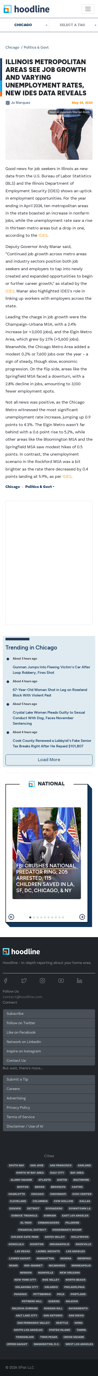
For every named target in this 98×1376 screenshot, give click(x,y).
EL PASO (26, 1223)
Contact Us (16, 1061)
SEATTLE (62, 1323)
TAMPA (81, 1330)
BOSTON (22, 1187)
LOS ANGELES (75, 1251)
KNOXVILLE (83, 1244)
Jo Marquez (20, 103)
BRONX (40, 1187)
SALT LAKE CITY (26, 1315)
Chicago (12, 48)
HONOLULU (16, 1244)
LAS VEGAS (22, 1251)
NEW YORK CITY (25, 1280)
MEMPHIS (84, 1258)
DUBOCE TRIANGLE (24, 1215)
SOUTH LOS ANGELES (28, 1330)
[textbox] (73, 25)
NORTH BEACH (75, 1280)
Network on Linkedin (24, 1042)
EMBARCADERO (48, 1223)
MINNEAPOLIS (81, 1265)
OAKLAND (84, 1165)
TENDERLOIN (25, 1337)
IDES (43, 236)
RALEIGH (72, 1301)
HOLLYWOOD (80, 1237)
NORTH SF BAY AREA (30, 1173)
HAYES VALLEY (55, 1237)
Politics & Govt (36, 48)
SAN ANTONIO (53, 1315)
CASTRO (77, 1187)
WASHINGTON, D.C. (46, 1344)
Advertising (16, 1098)
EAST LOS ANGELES (75, 1215)
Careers (13, 1089)
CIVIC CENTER (81, 1194)
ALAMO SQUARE (21, 1180)
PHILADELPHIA (74, 1287)
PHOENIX (20, 1294)
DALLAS (85, 1201)
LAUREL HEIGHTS (48, 1251)
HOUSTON (37, 1244)
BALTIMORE (81, 1180)
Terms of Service (21, 1117)
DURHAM (50, 1215)
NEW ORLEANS (70, 1272)
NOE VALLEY (50, 1280)
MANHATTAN (45, 1258)
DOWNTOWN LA (79, 1208)
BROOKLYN (58, 1187)
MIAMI (13, 1265)
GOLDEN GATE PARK (25, 1237)
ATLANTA (45, 1180)
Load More (49, 760)
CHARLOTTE (16, 1194)
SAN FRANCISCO (61, 1165)
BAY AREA (77, 1173)
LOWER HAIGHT (20, 1258)
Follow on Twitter (21, 1023)
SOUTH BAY (16, 1165)
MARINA (65, 1258)
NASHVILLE (45, 1272)
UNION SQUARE (74, 1337)
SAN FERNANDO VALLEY (33, 1323)
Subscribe (15, 1014)
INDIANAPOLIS (59, 1244)
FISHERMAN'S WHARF (67, 1230)
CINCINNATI (58, 1194)
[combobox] (24, 25)
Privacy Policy (18, 1108)
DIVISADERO (54, 1208)
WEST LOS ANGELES (79, 1344)
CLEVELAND (18, 1201)
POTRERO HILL (32, 1301)
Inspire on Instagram (24, 1051)
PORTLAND (78, 1294)
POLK (60, 1294)
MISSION (26, 1272)
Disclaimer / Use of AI (25, 1126)
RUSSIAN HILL (53, 1308)
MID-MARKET (33, 1265)
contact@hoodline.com (22, 997)
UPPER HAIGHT (17, 1344)
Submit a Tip (17, 1080)
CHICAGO (37, 1194)
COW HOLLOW (63, 1201)
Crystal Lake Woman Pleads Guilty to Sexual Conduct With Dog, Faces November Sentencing (49, 718)
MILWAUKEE (57, 1265)
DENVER (15, 1208)
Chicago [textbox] (23, 25)
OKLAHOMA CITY (26, 1287)
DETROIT (33, 1208)
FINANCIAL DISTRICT (32, 1230)
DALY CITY (57, 1173)
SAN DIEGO (76, 1315)
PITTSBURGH (42, 1294)
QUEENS (53, 1301)
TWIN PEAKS (48, 1337)
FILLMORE (72, 1223)
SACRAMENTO (78, 1308)
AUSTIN (62, 1180)
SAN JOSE (37, 1165)
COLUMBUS (40, 1201)
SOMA (79, 1323)
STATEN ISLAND (59, 1330)
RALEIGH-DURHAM (25, 1308)
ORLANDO (51, 1287)
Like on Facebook (21, 1033)
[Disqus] (49, 562)
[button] (11, 917)
